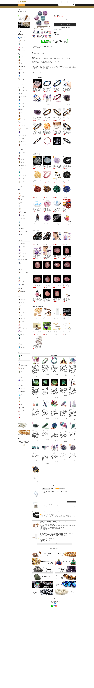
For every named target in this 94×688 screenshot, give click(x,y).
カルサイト (23, 162)
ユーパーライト (23, 380)
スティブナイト (23, 218)
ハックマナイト (23, 305)
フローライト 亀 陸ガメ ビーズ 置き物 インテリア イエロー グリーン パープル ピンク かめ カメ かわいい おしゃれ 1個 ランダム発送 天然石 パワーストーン (63, 434)
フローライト (23, 337)
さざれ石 (22, 72)
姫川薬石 (22, 321)
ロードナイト (23, 417)
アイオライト (23, 87)
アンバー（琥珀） (24, 119)
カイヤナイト (23, 152)
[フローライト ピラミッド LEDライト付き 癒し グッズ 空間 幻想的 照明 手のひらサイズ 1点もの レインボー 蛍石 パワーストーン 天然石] (63, 360)
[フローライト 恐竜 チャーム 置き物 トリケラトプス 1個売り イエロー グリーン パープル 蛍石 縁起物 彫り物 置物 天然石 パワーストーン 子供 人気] (72, 360)
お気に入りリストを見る (22, 11)
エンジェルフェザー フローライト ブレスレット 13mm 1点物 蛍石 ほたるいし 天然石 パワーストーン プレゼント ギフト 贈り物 (45, 368)
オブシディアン (23, 141)
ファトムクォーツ (24, 328)
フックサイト (23, 334)
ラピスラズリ (23, 388)
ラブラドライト (23, 391)
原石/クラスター (23, 66)
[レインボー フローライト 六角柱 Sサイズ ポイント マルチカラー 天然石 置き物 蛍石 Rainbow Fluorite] (35, 447)
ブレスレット (23, 37)
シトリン (22, 199)
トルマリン (23, 281)
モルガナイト (23, 368)
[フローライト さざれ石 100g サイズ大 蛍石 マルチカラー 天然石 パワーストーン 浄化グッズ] (35, 469)
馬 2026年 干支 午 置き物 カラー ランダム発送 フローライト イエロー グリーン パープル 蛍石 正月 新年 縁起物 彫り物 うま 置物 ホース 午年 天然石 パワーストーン (35, 369)
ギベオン (22, 168)
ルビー (22, 404)
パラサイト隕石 (23, 312)
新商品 (22, 34)
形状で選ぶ (20, 31)
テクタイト (23, 256)
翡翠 (21, 315)
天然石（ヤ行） (21, 377)
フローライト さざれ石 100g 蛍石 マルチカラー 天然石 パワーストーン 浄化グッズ (63, 454)
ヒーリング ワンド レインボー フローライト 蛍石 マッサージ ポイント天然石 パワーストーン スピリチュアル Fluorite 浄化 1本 (45, 433)
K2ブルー (22, 181)
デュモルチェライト (24, 259)
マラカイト (23, 355)
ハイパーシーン (23, 299)
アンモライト (23, 122)
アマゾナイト (23, 106)
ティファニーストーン (24, 253)
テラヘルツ (38, 4)
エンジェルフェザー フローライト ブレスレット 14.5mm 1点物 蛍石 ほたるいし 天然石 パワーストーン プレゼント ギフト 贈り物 (54, 368)
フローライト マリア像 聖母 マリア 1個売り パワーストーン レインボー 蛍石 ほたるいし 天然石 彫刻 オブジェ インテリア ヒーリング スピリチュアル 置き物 (72, 412)
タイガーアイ (23, 243)
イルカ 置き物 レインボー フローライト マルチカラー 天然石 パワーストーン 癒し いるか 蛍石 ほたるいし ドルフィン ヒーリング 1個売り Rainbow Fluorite (45, 456)
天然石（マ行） (21, 352)
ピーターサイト (23, 318)
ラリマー (22, 394)
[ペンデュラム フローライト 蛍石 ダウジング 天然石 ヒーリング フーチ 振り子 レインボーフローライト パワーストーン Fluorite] (72, 425)
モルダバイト (33, 4)
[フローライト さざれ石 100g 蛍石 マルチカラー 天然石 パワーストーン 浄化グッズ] (63, 447)
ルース (22, 47)
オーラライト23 (23, 144)
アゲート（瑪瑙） (24, 96)
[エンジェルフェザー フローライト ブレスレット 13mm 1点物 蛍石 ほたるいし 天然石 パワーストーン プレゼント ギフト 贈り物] (45, 360)
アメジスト (23, 109)
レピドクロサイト (24, 410)
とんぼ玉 (22, 284)
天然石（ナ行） (21, 288)
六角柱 (22, 56)
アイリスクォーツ (24, 90)
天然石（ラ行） (21, 385)
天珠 (21, 269)
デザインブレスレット (24, 40)
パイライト (23, 302)
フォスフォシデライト (24, 331)
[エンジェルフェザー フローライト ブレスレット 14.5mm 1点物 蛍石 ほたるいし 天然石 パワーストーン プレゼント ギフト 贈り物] (54, 360)
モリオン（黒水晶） (24, 365)
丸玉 (21, 63)
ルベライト (23, 407)
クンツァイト (23, 178)
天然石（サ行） (21, 186)
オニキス (22, 138)
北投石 (22, 344)
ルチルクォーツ (23, 401)
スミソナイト (23, 221)
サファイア (23, 189)
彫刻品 (22, 69)
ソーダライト (23, 234)
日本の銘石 (23, 291)
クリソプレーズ (23, 175)
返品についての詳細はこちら (58, 29)
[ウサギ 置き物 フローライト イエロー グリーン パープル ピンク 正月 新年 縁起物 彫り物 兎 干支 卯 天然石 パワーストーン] (54, 447)
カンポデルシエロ (24, 165)
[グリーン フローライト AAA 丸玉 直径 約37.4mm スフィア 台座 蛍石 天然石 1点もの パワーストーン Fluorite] (63, 382)
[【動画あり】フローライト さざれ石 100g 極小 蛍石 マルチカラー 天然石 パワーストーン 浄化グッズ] (72, 447)
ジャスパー (23, 202)
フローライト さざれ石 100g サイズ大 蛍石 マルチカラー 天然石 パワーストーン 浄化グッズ (35, 476)
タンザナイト (23, 246)
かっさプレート (23, 50)
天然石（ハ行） (21, 296)
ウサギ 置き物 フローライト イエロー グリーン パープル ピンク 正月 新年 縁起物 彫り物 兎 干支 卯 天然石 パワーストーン (54, 455)
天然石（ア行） (21, 84)
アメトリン (23, 112)
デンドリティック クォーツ (23, 273)
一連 (21, 53)
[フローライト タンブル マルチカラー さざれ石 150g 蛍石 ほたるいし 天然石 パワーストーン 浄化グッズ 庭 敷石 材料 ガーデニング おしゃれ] (54, 403)
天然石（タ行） (21, 240)
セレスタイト (23, 228)
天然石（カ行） (21, 149)
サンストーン (23, 196)
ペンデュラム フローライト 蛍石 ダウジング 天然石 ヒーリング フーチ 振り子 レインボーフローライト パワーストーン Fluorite (72, 433)
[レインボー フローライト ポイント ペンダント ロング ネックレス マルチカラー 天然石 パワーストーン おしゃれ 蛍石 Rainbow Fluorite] (72, 382)
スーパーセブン (23, 212)
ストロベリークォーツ (24, 231)
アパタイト (23, 103)
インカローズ (23, 125)
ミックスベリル (23, 358)
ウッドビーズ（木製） (24, 128)
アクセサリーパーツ (24, 79)
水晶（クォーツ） (24, 205)
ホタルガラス (28, 4)
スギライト (23, 215)
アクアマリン (23, 93)
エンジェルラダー (24, 135)
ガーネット (23, 159)
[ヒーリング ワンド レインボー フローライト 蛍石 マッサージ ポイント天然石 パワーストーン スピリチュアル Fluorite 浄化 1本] (45, 425)
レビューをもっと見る (54, 543)
